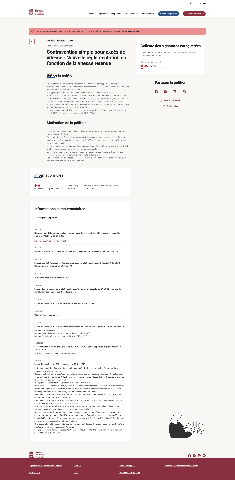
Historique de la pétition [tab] (46, 217)
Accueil (92, 13)
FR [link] (191, 3)
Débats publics (147, 13)
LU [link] (196, 3)
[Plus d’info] (160, 62)
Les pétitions (132, 13)
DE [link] (200, 3)
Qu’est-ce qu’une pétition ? (110, 13)
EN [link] (204, 3)
